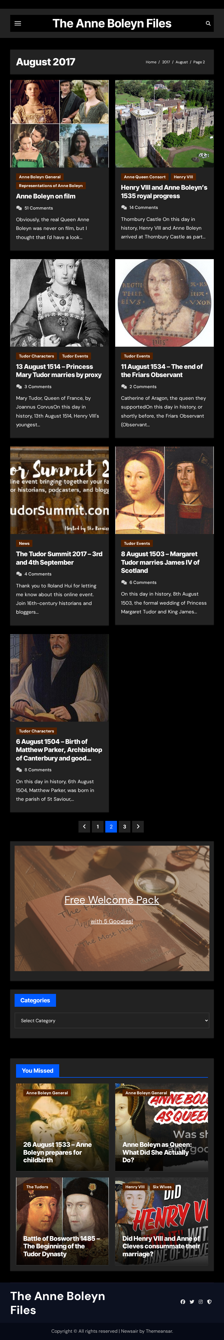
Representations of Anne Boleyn (51, 185)
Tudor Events (75, 356)
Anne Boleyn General (40, 176)
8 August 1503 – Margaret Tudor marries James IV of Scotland (160, 562)
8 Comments (38, 770)
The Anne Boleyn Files (112, 23)
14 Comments (144, 207)
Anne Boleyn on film (46, 196)
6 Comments (143, 582)
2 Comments (143, 387)
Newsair (129, 1331)
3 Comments (38, 387)
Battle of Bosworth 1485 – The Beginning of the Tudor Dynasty (61, 1246)
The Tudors (37, 1186)
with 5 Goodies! (112, 921)
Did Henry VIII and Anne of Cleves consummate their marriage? (161, 1246)
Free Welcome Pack (111, 900)
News (24, 543)
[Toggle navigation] (17, 23)
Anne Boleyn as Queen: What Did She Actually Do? (157, 1152)
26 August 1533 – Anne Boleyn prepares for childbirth (57, 1152)
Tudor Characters (36, 356)
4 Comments (38, 574)
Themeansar (159, 1331)
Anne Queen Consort (145, 176)
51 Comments (38, 208)
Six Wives (162, 1186)
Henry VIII (183, 176)
